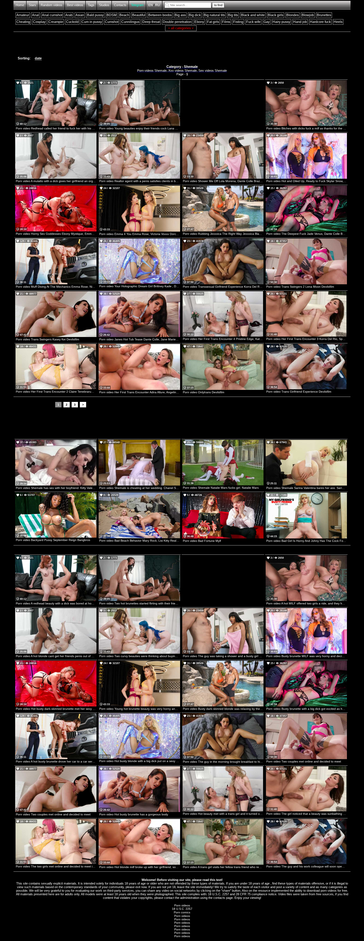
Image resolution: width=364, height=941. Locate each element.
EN (150, 5)
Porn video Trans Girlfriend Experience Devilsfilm (298, 391)
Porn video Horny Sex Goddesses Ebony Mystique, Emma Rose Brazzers (56, 233)
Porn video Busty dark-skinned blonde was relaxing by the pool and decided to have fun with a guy (223, 708)
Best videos (75, 5)
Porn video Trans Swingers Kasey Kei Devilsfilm (47, 339)
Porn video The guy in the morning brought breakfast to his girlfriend (223, 761)
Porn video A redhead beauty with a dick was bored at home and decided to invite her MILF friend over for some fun (56, 603)
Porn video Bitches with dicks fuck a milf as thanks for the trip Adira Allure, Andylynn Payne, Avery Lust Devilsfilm (306, 128)
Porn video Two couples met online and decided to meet (303, 761)
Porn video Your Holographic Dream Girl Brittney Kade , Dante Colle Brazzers (139, 286)
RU (157, 5)
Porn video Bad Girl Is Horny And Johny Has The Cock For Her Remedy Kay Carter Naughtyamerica (306, 540)
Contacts (120, 5)
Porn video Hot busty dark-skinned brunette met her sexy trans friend (56, 708)
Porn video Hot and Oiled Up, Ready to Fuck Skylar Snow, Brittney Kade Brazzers (306, 181)
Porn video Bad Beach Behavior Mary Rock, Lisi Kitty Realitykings (139, 540)
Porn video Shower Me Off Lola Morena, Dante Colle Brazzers (223, 181)
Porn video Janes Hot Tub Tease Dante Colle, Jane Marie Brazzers (139, 339)
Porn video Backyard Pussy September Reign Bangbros (53, 540)
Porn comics (182, 912)
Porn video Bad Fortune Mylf (202, 540)
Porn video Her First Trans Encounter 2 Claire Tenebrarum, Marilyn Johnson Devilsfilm (56, 391)
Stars (32, 5)
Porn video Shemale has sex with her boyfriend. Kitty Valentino (56, 488)
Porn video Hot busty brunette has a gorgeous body (133, 814)
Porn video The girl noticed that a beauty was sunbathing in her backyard (306, 813)
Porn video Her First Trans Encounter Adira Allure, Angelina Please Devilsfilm (139, 392)
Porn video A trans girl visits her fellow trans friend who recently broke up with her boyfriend (223, 867)
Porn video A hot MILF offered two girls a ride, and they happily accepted (306, 603)
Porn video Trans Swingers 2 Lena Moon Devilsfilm (300, 286)
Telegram (137, 5)
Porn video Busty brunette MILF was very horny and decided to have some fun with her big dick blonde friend (306, 656)
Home (20, 5)
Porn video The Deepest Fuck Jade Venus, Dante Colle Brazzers (306, 233)
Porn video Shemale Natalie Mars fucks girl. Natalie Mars (221, 487)
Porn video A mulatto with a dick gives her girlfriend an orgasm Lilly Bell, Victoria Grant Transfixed (56, 181)
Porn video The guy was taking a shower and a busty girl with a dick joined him (223, 656)
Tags (91, 5)
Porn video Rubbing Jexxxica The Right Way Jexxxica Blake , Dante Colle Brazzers (223, 233)
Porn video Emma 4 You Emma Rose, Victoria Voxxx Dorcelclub (139, 234)
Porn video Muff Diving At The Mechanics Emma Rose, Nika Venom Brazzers (56, 286)
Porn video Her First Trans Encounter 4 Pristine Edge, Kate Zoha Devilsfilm (223, 339)
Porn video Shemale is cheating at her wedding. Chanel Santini (139, 488)
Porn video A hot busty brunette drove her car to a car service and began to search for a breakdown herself (56, 761)
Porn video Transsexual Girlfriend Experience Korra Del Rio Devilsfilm (223, 286)
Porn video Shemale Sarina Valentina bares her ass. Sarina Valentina (306, 488)
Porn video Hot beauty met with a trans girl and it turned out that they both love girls (223, 813)
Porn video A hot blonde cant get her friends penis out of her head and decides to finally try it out (56, 656)
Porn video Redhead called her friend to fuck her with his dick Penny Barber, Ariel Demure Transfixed (56, 128)
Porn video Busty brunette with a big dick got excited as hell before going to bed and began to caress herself (306, 708)
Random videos (51, 5)
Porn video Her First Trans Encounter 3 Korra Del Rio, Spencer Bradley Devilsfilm (306, 339)
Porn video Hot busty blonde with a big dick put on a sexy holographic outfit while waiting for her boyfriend (139, 761)
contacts (219, 897)
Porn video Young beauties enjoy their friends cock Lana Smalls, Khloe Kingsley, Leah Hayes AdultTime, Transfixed (139, 128)
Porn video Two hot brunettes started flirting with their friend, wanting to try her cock (139, 603)
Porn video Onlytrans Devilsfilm (203, 392)
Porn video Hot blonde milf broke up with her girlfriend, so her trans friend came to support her (139, 867)
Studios (104, 5)
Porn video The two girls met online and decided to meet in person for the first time (56, 866)
